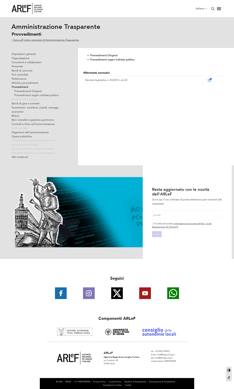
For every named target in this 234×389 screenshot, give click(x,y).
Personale (17, 66)
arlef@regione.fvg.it (166, 354)
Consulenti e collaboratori (26, 62)
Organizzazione (21, 58)
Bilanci (15, 116)
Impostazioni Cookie (112, 385)
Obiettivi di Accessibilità (135, 381)
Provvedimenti (20, 87)
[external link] (209, 80)
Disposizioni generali (24, 54)
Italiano (200, 8)
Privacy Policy (99, 381)
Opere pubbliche (22, 136)
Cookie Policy (115, 381)
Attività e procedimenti (25, 83)
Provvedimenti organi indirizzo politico (36, 95)
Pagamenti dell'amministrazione (30, 132)
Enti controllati (20, 74)
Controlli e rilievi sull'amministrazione (33, 124)
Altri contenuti (20, 157)
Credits (128, 385)
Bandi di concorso (22, 70)
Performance (19, 79)
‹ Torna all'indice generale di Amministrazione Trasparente (45, 40)
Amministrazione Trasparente (164, 364)
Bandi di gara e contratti (26, 103)
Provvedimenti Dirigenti (28, 91)
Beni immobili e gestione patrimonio (33, 120)
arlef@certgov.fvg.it (164, 357)
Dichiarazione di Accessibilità (162, 381)
